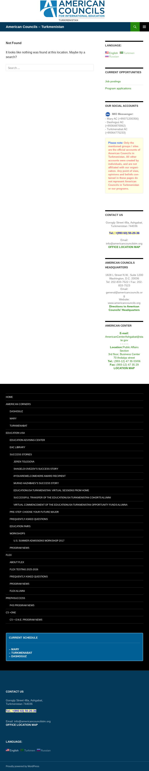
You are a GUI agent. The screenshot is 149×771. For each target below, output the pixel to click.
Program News (19, 548)
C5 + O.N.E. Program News (26, 619)
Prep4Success (15, 598)
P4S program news (22, 605)
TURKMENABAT (18, 425)
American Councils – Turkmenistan (35, 27)
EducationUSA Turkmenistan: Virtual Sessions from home (51, 490)
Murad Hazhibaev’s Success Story (36, 483)
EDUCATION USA (15, 433)
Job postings (113, 81)
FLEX (9, 555)
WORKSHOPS (17, 533)
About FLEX (17, 562)
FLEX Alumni (17, 591)
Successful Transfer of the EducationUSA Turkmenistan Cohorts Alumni (62, 497)
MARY (13, 418)
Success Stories (21, 454)
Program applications (118, 88)
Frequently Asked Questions (29, 519)
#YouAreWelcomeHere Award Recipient (40, 476)
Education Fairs (20, 526)
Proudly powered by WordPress (22, 766)
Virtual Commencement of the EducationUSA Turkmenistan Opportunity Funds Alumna (70, 504)
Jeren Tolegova (24, 461)
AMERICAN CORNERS (18, 404)
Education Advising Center (27, 440)
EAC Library (17, 447)
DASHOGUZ (16, 411)
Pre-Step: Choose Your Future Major (34, 512)
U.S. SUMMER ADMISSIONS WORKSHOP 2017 (39, 540)
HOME (9, 397)
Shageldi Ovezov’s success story (36, 469)
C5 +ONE (11, 612)
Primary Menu (144, 26)
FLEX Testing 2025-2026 (24, 569)
